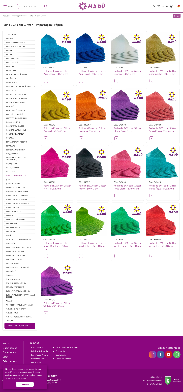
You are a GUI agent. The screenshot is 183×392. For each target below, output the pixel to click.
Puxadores (11, 271)
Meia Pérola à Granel (15, 219)
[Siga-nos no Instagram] (152, 354)
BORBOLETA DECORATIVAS (16, 94)
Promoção (60, 351)
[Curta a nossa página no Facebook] (160, 354)
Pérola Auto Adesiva (15, 251)
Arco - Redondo (13, 58)
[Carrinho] (158, 6)
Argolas (10, 66)
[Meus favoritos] (163, 6)
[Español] (179, 6)
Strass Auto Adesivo (15, 287)
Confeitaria (61, 355)
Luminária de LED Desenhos (18, 196)
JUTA (8, 180)
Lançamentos (37, 347)
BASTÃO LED (11, 78)
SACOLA (9, 275)
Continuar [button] (25, 384)
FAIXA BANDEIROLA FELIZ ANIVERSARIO (16, 159)
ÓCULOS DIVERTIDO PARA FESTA (18, 239)
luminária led (12, 207)
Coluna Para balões (15, 126)
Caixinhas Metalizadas (16, 98)
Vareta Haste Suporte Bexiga (19, 317)
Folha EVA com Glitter (37, 16)
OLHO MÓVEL (11, 243)
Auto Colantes (12, 70)
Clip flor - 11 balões (14, 114)
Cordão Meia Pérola (15, 134)
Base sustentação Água (16, 74)
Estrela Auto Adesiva (15, 150)
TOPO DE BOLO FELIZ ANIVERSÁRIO (19, 305)
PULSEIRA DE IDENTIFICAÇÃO (17, 267)
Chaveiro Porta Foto (15, 110)
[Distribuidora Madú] (91, 6)
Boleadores (11, 82)
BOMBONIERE (11, 90)
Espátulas (10, 146)
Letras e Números (63, 358)
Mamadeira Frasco (14, 211)
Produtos (6, 16)
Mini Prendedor (13, 227)
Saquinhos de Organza (16, 283)
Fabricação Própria (39, 351)
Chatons (10, 106)
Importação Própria (19, 16)
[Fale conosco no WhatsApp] (177, 354)
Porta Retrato (12, 263)
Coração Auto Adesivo (16, 130)
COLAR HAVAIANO (13, 122)
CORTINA (10, 138)
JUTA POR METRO (13, 184)
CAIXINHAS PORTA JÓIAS (15, 102)
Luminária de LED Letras (16, 200)
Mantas (9, 215)
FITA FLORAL (11, 172)
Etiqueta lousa (13, 154)
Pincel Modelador (14, 259)
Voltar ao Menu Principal (18, 326)
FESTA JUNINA (11, 164)
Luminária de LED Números (17, 204)
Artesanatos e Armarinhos (67, 347)
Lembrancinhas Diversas (17, 192)
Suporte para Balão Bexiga (18, 291)
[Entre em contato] (167, 6)
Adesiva (9, 39)
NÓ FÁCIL (9, 235)
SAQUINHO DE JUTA (13, 279)
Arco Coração (12, 62)
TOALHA (9, 301)
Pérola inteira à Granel (16, 255)
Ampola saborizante (15, 42)
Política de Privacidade (152, 380)
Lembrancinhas (38, 358)
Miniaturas (11, 231)
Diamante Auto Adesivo (16, 142)
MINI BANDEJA (11, 223)
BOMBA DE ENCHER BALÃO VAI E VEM (20, 86)
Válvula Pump (12, 313)
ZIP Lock (9, 321)
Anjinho (9, 50)
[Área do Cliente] (154, 6)
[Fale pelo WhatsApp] (172, 6)
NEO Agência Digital (154, 384)
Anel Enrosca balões (15, 46)
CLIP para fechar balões (16, 118)
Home (176, 16)
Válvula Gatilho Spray (16, 309)
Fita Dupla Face (12, 168)
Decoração (36, 362)
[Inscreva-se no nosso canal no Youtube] (168, 354)
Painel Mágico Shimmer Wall (18, 247)
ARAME (9, 54)
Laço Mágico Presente (16, 188)
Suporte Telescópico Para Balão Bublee (20, 296)
